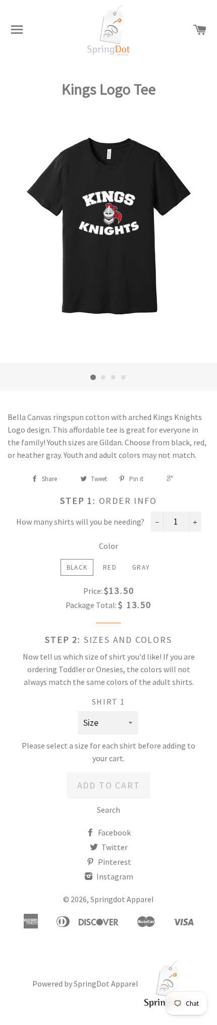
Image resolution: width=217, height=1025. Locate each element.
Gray (141, 567)
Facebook (113, 832)
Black (77, 567)
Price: (92, 591)
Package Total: (91, 605)
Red (110, 567)
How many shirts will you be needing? (80, 522)
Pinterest (113, 862)
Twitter (114, 847)
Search (108, 810)
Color (108, 546)
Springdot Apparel (122, 899)
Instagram (114, 876)
